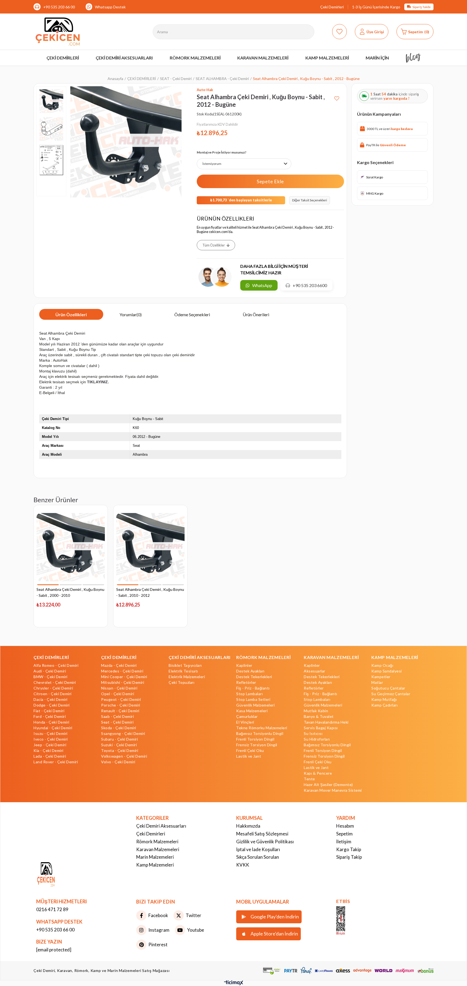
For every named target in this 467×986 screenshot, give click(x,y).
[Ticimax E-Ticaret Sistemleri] (233, 984)
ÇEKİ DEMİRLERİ (51, 657)
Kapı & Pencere (318, 773)
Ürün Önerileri (256, 314)
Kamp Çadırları (384, 705)
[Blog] (413, 58)
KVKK (242, 865)
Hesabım (345, 826)
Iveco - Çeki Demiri (51, 739)
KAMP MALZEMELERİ (394, 657)
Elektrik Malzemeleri (187, 677)
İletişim (343, 841)
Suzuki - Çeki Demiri (119, 745)
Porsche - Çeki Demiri (120, 705)
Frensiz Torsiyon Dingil (256, 745)
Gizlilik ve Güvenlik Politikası (265, 841)
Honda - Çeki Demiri (51, 722)
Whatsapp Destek (110, 7)
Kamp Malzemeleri (155, 865)
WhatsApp (262, 285)
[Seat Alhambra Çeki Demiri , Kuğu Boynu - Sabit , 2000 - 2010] (70, 547)
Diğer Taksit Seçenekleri (309, 200)
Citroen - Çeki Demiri (53, 694)
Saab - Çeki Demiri (117, 716)
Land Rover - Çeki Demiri (56, 762)
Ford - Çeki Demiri (50, 716)
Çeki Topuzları (181, 682)
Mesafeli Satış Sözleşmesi (262, 834)
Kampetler (381, 677)
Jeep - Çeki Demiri (50, 745)
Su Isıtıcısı (313, 733)
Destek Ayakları (250, 671)
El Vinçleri (245, 722)
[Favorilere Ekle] (336, 96)
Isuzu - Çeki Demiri (51, 733)
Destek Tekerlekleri (254, 677)
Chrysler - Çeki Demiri (53, 688)
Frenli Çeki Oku (250, 750)
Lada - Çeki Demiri (50, 756)
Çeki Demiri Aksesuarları (161, 826)
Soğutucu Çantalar (388, 688)
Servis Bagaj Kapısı (321, 728)
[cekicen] (348, 920)
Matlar (377, 682)
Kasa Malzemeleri (252, 711)
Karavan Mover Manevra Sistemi (333, 790)
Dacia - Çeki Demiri (51, 699)
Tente (309, 779)
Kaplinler (244, 665)
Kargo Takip (348, 849)
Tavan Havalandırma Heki (326, 722)
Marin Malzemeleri (155, 857)
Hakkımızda (248, 826)
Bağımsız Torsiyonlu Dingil (259, 733)
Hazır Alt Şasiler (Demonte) (328, 785)
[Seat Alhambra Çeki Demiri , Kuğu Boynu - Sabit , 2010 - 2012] (150, 547)
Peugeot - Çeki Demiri (121, 699)
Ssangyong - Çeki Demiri (123, 733)
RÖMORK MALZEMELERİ (263, 657)
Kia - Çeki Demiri (49, 750)
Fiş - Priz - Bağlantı (253, 688)
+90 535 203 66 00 (59, 7)
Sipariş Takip (349, 857)
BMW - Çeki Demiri (51, 677)
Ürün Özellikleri (71, 314)
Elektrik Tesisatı (183, 671)
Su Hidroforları (317, 739)
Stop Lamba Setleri (253, 699)
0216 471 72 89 (52, 909)
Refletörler (246, 682)
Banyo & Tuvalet (319, 716)
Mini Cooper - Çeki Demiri (124, 677)
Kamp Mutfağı (384, 699)
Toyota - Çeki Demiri (119, 750)
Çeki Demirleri (332, 7)
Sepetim (344, 834)
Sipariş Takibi (421, 7)
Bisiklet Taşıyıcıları (185, 665)
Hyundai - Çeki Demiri (53, 728)
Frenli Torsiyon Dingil (255, 739)
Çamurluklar (247, 716)
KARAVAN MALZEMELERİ (331, 657)
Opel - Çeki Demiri (117, 694)
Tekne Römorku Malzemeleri (261, 728)
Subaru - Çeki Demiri (119, 739)
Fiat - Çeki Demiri (49, 711)
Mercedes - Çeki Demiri (122, 671)
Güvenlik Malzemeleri (255, 705)
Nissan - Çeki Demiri (119, 688)
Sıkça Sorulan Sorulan (257, 857)
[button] (47, 584)
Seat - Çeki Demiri (117, 722)
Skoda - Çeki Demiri (118, 728)
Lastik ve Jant (248, 756)
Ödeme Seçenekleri (192, 314)
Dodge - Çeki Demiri (52, 705)
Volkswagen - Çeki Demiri (124, 756)
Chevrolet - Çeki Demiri (55, 682)
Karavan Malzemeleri (157, 849)
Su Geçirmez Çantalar (390, 694)
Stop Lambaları (249, 694)
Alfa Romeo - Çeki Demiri (56, 665)
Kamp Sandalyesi (386, 671)
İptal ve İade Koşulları (258, 849)
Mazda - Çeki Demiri (119, 665)
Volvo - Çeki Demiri (118, 762)
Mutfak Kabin (316, 711)
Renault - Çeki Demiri (120, 711)
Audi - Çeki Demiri (50, 671)
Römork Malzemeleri (157, 841)
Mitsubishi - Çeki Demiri (122, 682)
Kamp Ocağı (382, 665)
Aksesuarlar (314, 671)
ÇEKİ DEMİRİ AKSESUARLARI (200, 657)
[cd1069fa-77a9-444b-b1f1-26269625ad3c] (58, 875)
